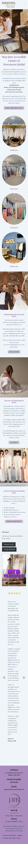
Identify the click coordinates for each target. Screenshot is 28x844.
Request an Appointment (14, 521)
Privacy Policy (9, 816)
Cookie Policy (18, 816)
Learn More (14, 442)
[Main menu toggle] (25, 4)
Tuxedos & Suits (14, 266)
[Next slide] (23, 677)
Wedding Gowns (14, 150)
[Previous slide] (4, 677)
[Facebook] (11, 810)
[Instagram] (16, 810)
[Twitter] (14, 810)
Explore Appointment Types (14, 108)
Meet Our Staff (14, 352)
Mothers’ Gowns (14, 189)
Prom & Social (14, 227)
